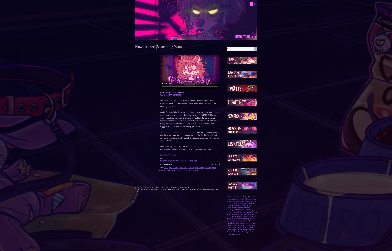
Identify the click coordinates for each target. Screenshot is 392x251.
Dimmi (167, 170)
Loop (245, 221)
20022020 (241, 199)
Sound (229, 230)
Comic (250, 205)
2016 (228, 197)
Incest (251, 219)
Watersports (236, 234)
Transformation (239, 232)
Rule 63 (234, 227)
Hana (228, 214)
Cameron (245, 205)
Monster (242, 223)
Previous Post (166, 164)
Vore (253, 232)
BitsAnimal (243, 203)
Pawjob (229, 225)
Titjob (229, 232)
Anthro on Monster (233, 203)
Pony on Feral (243, 225)
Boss (214, 167)
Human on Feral (237, 216)
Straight (188, 170)
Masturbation (231, 223)
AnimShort (173, 167)
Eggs (252, 210)
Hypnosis (241, 219)
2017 (231, 197)
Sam (238, 227)
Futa (244, 212)
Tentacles (251, 230)
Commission (231, 208)
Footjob (236, 212)
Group (255, 212)
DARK (237, 210)
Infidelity (230, 221)
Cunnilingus (231, 210)
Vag (246, 232)
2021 (246, 197)
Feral (228, 212)
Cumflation (246, 208)
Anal (248, 199)
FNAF (232, 212)
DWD (161, 170)
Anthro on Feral (251, 201)
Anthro (191, 167)
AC (246, 199)
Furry (173, 170)
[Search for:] (240, 49)
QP (253, 225)
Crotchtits (238, 208)
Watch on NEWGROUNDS (170, 95)
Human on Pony (232, 219)
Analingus (254, 199)
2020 (242, 197)
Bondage (235, 205)
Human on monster (248, 216)
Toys (232, 232)
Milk (237, 223)
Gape (248, 212)
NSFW (178, 170)
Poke (233, 225)
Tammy (244, 230)
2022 (166, 167)
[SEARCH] (255, 49)
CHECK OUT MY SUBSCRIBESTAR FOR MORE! (178, 161)
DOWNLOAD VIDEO (168, 155)
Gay (251, 212)
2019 (238, 197)
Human (244, 214)
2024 (228, 199)
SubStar (239, 230)
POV (249, 225)
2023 (253, 197)
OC (183, 170)
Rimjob (229, 227)
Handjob (233, 214)
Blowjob (208, 167)
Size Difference (248, 227)
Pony (237, 225)
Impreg (246, 219)
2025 (232, 199)
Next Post (215, 164)
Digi (240, 210)
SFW (241, 227)
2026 (236, 199)
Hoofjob (239, 214)
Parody (254, 223)
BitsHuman (199, 167)
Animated (183, 167)
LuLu (249, 221)
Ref (255, 225)
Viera (249, 232)
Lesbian (241, 221)
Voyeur (195, 170)
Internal (235, 221)
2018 (235, 197)
